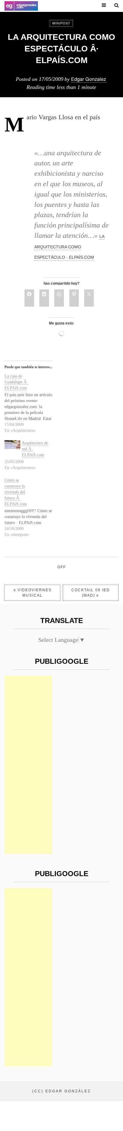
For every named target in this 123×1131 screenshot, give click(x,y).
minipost (61, 23)
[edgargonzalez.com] (21, 6)
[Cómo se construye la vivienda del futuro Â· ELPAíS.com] (31, 507)
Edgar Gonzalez (88, 78)
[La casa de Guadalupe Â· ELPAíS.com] (31, 403)
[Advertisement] (28, 765)
